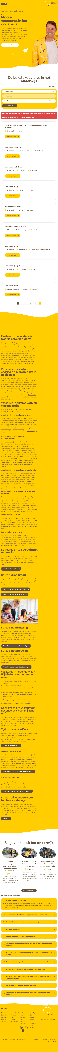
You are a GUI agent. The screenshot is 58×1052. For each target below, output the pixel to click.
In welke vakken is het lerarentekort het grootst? (29, 863)
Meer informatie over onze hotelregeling (15, 667)
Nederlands (4, 484)
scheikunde (18, 482)
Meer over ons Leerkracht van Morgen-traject (17, 771)
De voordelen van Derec (10, 569)
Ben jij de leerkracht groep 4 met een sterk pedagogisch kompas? (26, 126)
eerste (8, 32)
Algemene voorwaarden (48, 1039)
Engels (24, 482)
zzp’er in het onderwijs (13, 535)
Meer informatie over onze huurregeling (15, 646)
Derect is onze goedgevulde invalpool (12, 804)
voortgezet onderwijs (11, 475)
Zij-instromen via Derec (10, 746)
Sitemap (36, 1039)
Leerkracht (20, 427)
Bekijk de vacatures (9, 45)
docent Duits (32, 395)
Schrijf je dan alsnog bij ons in (17, 719)
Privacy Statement (52, 1041)
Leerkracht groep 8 (12, 266)
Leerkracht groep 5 (12, 246)
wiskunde (4, 482)
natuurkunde (4, 397)
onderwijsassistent (18, 429)
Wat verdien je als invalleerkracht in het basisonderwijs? (48, 863)
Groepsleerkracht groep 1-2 (15, 226)
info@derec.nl (34, 1027)
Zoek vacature (8, 106)
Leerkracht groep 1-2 (13, 147)
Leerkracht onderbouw (13, 167)
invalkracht (26, 397)
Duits (28, 482)
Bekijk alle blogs (28, 890)
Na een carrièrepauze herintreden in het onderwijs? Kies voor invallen (10, 866)
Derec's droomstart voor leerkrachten (14, 589)
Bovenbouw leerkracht (13, 206)
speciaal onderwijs (9, 442)
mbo (2, 520)
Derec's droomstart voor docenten (14, 594)
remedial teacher (6, 429)
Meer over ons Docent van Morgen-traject (16, 791)
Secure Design (21, 1039)
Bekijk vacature (11, 136)
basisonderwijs (31, 431)
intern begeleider (30, 427)
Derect (5, 819)
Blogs (31, 1015)
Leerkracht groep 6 (12, 187)
